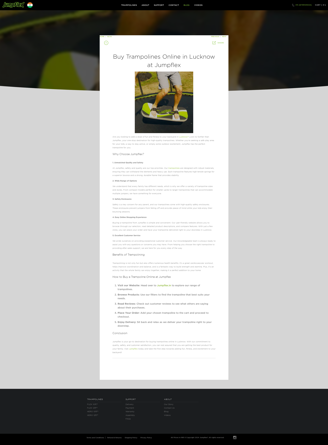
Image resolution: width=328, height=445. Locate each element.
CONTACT (174, 5)
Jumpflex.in (164, 285)
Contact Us (169, 408)
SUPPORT (159, 5)
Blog (166, 411)
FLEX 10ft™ (92, 404)
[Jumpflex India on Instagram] (234, 437)
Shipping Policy (131, 438)
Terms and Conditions (95, 438)
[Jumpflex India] (14, 5)
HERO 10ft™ (92, 411)
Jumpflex (133, 349)
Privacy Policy (146, 438)
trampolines (174, 168)
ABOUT (145, 5)
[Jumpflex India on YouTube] (228, 437)
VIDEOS (198, 5)
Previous (215, 36)
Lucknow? (184, 137)
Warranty (130, 411)
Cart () (320, 5)
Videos (167, 415)
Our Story (168, 404)
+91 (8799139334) (303, 5)
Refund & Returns (114, 438)
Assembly (130, 415)
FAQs (128, 419)
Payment (130, 408)
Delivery (130, 404)
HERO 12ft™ (92, 415)
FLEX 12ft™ (92, 408)
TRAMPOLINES (129, 5)
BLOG (187, 5)
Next (224, 36)
